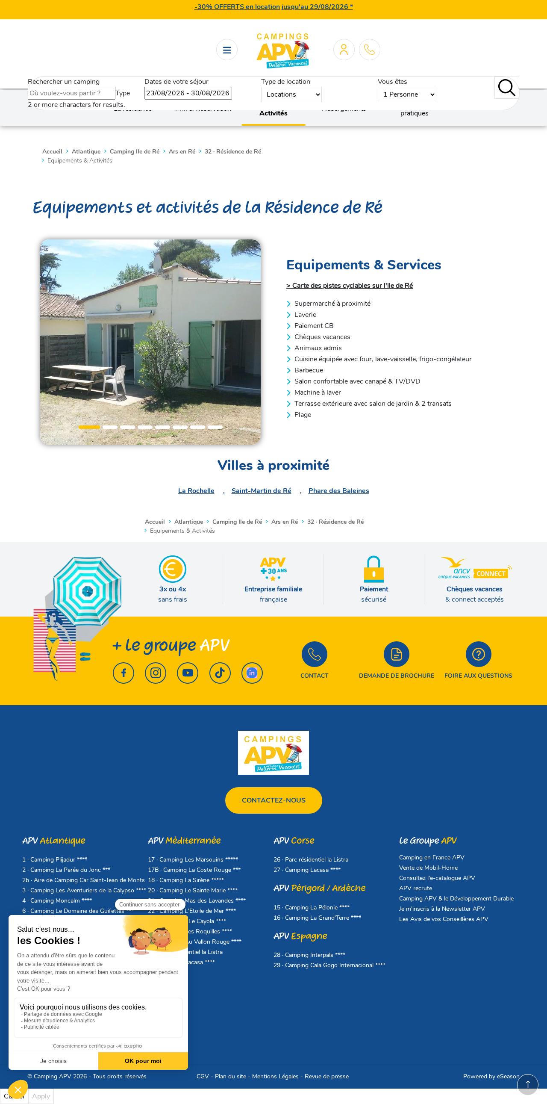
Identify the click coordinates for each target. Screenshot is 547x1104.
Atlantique (53, 841)
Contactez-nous (274, 800)
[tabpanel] (150, 342)
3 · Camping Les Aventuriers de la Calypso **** (84, 890)
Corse (294, 841)
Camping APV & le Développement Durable (456, 898)
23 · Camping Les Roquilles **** (190, 931)
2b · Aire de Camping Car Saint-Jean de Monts (83, 880)
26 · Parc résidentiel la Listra (311, 860)
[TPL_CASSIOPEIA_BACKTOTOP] (527, 1084)
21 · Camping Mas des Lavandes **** (197, 901)
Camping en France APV (432, 857)
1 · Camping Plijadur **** (54, 860)
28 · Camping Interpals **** (309, 955)
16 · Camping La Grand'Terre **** (317, 918)
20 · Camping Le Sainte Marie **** (193, 890)
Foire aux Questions (478, 676)
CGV (203, 1076)
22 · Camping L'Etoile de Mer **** (192, 911)
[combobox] (71, 93)
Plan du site (230, 1076)
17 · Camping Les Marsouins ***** (193, 860)
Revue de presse (327, 1076)
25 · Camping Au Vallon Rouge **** (194, 942)
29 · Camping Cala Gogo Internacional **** (329, 965)
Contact (314, 676)
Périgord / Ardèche (319, 888)
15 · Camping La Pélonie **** (312, 907)
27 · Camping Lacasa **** (307, 870)
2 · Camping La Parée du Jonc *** (66, 870)
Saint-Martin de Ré (261, 491)
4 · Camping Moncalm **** (57, 901)
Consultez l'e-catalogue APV (437, 878)
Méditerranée (184, 841)
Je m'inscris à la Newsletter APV (442, 909)
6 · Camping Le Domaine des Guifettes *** (78, 911)
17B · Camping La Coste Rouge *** (194, 870)
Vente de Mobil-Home (428, 868)
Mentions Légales (275, 1076)
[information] (369, 49)
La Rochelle (196, 491)
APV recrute (415, 888)
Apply (41, 1096)
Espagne (300, 936)
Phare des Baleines (339, 491)
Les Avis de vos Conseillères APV (443, 919)
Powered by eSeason (491, 1076)
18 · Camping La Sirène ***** (186, 880)
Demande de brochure (396, 676)
